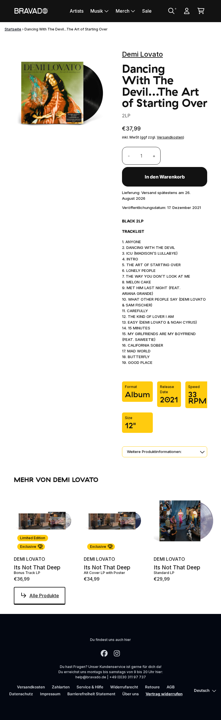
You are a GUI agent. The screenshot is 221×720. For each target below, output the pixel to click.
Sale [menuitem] (147, 11)
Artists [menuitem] (76, 11)
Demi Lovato (142, 54)
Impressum (50, 694)
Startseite (13, 29)
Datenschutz (21, 694)
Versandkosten (170, 137)
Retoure (152, 687)
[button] (164, 452)
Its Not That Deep (37, 567)
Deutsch (201, 690)
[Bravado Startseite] (31, 10)
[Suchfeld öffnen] (171, 10)
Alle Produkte (44, 595)
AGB (171, 687)
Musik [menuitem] (96, 11)
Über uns (130, 694)
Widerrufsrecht (124, 687)
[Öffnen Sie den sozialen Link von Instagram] (116, 653)
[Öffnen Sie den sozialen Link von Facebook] (104, 653)
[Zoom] (62, 94)
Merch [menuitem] (122, 11)
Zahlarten (61, 687)
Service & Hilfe (90, 687)
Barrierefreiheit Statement (91, 694)
